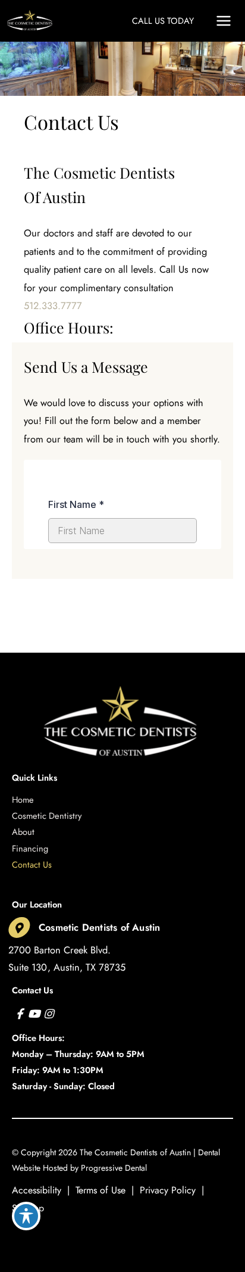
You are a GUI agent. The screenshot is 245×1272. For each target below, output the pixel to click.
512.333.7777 (53, 305)
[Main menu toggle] (223, 21)
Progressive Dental (114, 1168)
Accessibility (36, 1190)
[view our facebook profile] (19, 1014)
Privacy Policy (168, 1190)
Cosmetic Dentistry (46, 815)
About (23, 831)
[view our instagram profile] (48, 1014)
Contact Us (32, 864)
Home (23, 799)
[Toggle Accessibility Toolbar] (26, 1216)
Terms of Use (100, 1190)
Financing (30, 848)
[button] (163, 20)
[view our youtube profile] (34, 1014)
